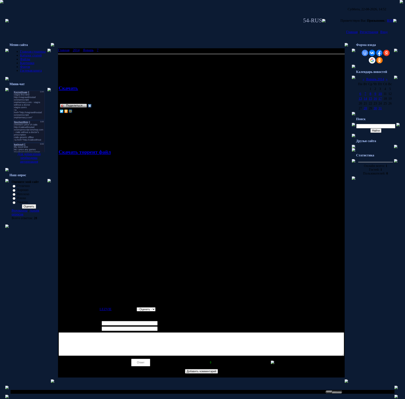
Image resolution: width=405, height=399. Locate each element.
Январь (88, 50)
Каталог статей (31, 55)
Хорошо (22, 190)
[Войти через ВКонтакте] (372, 53)
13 (360, 98)
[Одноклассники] (66, 111)
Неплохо (23, 194)
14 (365, 98)
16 (375, 98)
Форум (25, 67)
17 (380, 98)
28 (365, 108)
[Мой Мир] (70, 111)
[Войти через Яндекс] (386, 53)
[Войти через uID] (365, 53)
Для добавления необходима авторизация (29, 157)
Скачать (68, 88)
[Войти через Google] (372, 60)
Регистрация (369, 32)
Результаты (19, 210)
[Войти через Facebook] (379, 53)
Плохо (21, 198)
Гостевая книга (31, 70)
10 (380, 93)
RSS (390, 20)
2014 (76, 50)
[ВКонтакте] (90, 106)
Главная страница (33, 51)
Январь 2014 (375, 79)
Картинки (27, 63)
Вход (383, 32)
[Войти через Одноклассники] (379, 60)
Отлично (23, 186)
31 (380, 108)
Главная (352, 32)
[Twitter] (61, 111)
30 (375, 108)
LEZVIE (106, 309)
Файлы (25, 59)
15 (370, 98)
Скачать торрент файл (85, 152)
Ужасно (22, 202)
